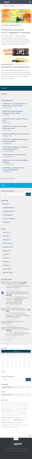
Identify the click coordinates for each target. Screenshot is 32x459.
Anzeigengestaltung (19, 402)
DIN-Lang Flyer (6, 409)
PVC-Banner (5, 420)
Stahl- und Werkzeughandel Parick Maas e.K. (17, 292)
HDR (20, 413)
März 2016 (6, 239)
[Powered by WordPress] (10, 450)
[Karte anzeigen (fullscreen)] (3, 283)
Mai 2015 (5, 261)
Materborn (17, 415)
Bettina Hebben (4, 406)
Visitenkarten (22, 424)
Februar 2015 (6, 269)
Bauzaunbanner (8, 404)
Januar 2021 (6, 232)
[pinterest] (30, 88)
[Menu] (30, 2)
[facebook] (27, 88)
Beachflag (17, 404)
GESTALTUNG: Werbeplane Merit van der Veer (16, 134)
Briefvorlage (10, 406)
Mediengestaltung (15, 25)
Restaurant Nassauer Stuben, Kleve (15, 327)
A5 (10, 402)
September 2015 (7, 247)
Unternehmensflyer (6, 424)
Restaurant (11, 420)
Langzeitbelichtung (8, 207)
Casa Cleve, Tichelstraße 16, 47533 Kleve (17, 281)
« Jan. (2, 371)
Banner (3, 404)
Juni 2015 (5, 258)
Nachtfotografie (7, 215)
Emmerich (14, 409)
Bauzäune (13, 404)
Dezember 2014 (7, 272)
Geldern (9, 413)
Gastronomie (4, 413)
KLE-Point (23, 283)
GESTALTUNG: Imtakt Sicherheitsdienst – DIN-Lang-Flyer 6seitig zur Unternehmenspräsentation (18, 316)
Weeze (27, 424)
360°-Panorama (5, 402)
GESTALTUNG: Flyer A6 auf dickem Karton (14, 154)
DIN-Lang (26, 406)
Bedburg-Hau (24, 404)
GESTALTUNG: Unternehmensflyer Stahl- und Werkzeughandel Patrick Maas (14, 302)
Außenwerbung (27, 402)
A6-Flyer (13, 402)
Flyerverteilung (15, 411)
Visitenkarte (14, 424)
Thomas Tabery (16, 422)
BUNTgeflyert (15, 406)
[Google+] (25, 88)
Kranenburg (4, 415)
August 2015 (6, 250)
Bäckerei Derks (21, 406)
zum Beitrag (9, 323)
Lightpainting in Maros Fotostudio (14, 321)
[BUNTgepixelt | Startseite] (7, 2)
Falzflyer (19, 409)
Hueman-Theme (24, 450)
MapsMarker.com (10, 339)
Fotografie (4, 25)
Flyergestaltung (6, 411)
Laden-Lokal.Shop (10, 415)
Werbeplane (14, 426)
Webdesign (6, 222)
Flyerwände (20, 411)
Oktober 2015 (7, 243)
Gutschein (16, 413)
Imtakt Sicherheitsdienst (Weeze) (14, 308)
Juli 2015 (5, 254)
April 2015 (6, 265)
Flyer (24, 409)
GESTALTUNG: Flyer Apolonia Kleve (15, 67)
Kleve (24, 413)
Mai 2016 (5, 236)
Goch (12, 413)
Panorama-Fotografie (9, 218)
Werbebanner (5, 427)
